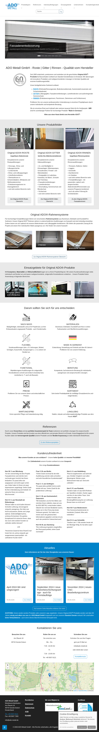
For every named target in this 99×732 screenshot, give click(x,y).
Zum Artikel (27, 600)
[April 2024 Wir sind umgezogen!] (19, 568)
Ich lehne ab (82, 727)
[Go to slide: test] (39, 56)
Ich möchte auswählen (66, 727)
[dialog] (77, 720)
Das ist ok (92, 727)
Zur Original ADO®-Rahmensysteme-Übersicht (49, 257)
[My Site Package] (11, 6)
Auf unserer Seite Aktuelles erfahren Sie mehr (49, 608)
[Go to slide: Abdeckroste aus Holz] (42, 56)
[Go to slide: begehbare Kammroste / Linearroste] (49, 56)
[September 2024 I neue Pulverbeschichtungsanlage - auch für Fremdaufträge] (50, 569)
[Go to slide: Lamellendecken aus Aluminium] (46, 56)
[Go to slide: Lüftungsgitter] (53, 56)
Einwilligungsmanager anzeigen (4, 727)
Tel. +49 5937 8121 (11, 714)
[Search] (61, 11)
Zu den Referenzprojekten (49, 442)
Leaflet (75, 690)
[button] (49, 675)
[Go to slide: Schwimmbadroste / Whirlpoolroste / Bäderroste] (56, 56)
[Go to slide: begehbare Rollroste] (59, 56)
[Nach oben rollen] (94, 727)
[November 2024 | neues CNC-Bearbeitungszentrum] (80, 569)
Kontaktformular (80, 656)
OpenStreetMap (83, 690)
